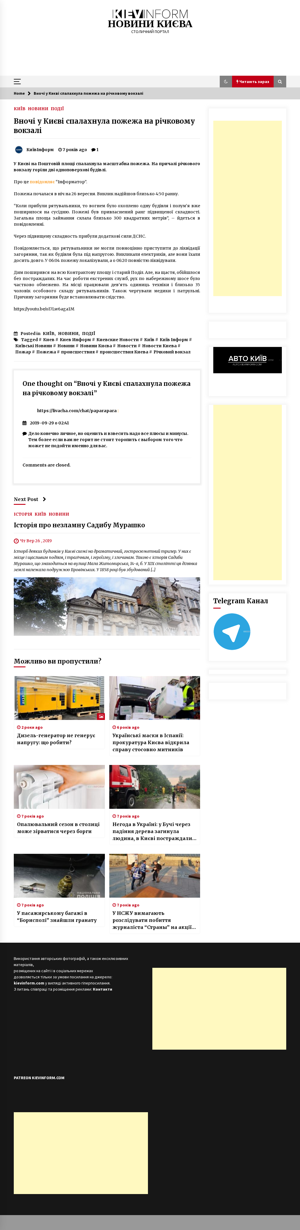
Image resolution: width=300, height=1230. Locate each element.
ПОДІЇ (57, 108)
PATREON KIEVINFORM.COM (39, 1077)
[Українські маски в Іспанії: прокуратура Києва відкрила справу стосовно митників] (154, 698)
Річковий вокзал (172, 352)
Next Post (26, 499)
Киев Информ (75, 339)
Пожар (23, 352)
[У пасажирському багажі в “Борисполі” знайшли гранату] (59, 876)
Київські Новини (33, 345)
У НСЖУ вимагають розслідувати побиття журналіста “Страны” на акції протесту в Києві (152, 920)
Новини (66, 345)
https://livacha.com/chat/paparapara (77, 410)
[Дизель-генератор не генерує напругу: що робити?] (59, 698)
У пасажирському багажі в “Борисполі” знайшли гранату (57, 916)
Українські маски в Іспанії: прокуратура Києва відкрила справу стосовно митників (150, 742)
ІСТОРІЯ (23, 514)
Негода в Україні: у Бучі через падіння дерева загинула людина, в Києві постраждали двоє (152, 831)
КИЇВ (19, 108)
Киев (48, 339)
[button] (226, 81)
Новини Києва (96, 345)
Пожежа (46, 352)
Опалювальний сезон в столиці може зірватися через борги (58, 827)
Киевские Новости (117, 339)
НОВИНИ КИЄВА (150, 24)
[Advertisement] (247, 208)
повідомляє (42, 181)
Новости (127, 345)
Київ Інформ (174, 339)
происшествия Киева (124, 352)
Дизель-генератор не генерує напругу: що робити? (56, 739)
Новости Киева (159, 345)
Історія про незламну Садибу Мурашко (79, 525)
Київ (149, 339)
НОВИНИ (38, 108)
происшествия (78, 352)
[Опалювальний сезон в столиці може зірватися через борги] (59, 787)
